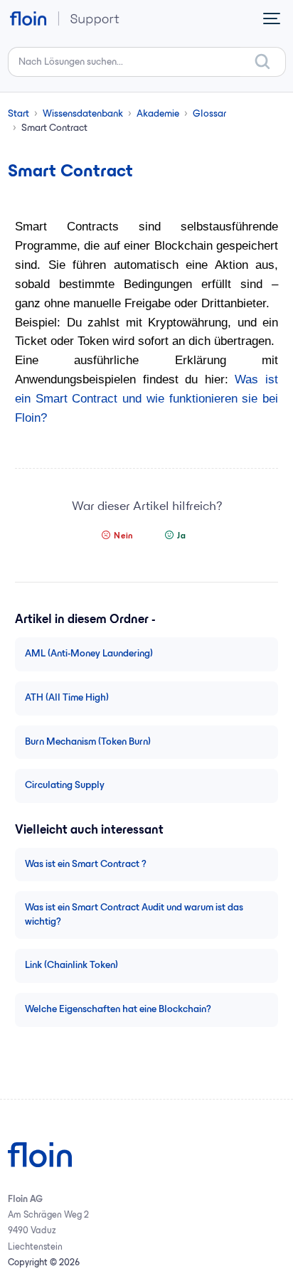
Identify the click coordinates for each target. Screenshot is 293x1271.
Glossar (209, 114)
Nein (124, 536)
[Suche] (263, 62)
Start (18, 114)
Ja (181, 536)
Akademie (158, 114)
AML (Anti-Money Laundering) (89, 654)
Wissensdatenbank (83, 114)
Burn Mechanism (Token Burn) (88, 742)
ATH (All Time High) (67, 698)
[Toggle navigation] (271, 18)
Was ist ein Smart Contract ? (85, 864)
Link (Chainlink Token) (71, 965)
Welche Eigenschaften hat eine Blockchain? (118, 1009)
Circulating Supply (65, 785)
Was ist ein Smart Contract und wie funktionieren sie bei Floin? (146, 399)
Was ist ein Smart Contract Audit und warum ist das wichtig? (134, 915)
